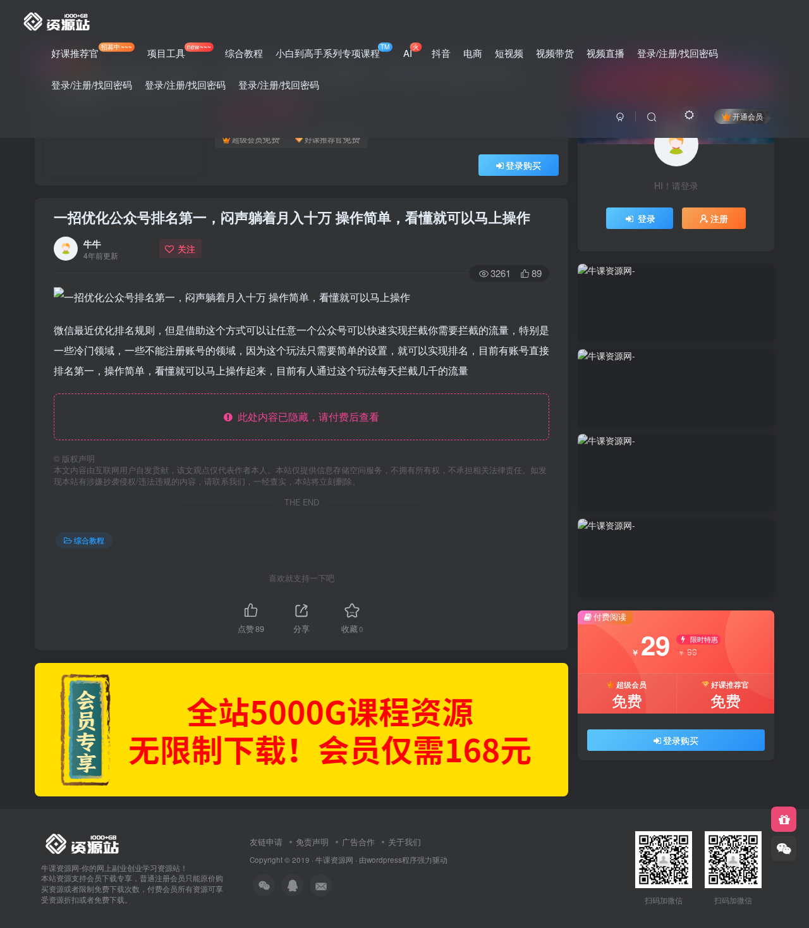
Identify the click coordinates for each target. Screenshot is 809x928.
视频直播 (605, 52)
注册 (719, 218)
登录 (646, 218)
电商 (472, 52)
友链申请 (266, 842)
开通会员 (748, 116)
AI (411, 50)
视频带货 (555, 52)
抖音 (441, 52)
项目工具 (178, 50)
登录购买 (523, 165)
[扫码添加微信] (783, 848)
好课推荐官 (91, 50)
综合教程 (244, 52)
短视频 (509, 52)
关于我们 (404, 842)
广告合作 (358, 842)
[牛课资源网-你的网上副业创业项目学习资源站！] (57, 19)
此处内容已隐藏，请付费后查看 (306, 416)
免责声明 (312, 842)
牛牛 (92, 243)
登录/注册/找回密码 (677, 52)
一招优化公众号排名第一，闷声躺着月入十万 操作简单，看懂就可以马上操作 (292, 217)
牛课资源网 (334, 860)
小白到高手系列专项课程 (333, 50)
